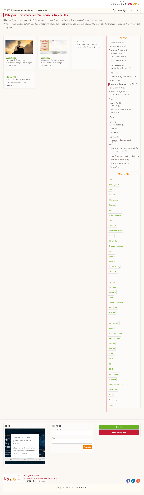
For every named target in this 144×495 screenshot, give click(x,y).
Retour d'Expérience (115, 65)
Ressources (42, 10)
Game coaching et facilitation (119, 109)
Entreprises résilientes (117, 60)
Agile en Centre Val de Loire (117, 88)
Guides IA (114, 112)
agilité (110, 210)
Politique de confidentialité (65, 487)
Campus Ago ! (121, 10)
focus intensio (113, 277)
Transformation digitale (116, 91)
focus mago (112, 287)
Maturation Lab (113, 103)
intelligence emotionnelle (116, 302)
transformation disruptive (116, 384)
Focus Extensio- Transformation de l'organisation (120, 141)
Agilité (111, 122)
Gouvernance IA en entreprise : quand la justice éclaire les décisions (23, 441)
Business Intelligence (115, 215)
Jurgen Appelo (113, 308)
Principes (113, 132)
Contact (34, 10)
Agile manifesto (113, 200)
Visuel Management (114, 400)
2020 (110, 179)
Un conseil (119, 427)
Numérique (112, 343)
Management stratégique (116, 333)
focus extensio (113, 272)
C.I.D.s (110, 220)
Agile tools (112, 205)
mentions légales (81, 487)
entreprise (112, 261)
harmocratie (112, 292)
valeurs (112, 128)
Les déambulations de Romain (119, 68)
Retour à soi (113, 106)
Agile (110, 190)
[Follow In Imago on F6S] (138, 481)
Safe (110, 364)
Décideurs (112, 256)
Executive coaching (114, 267)
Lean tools (112, 318)
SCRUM (111, 369)
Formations (112, 73)
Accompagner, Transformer (117, 50)
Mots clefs (112, 137)
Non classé (113, 167)
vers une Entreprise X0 (117, 57)
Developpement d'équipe (116, 246)
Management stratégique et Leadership (121, 76)
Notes (112, 117)
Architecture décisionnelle (20, 10)
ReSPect (111, 99)
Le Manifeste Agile (115, 125)
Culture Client (113, 80)
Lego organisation (114, 323)
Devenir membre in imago (119, 432)
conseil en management (116, 231)
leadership (112, 313)
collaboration (112, 226)
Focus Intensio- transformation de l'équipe (123, 156)
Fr (135, 10)
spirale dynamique (114, 374)
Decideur (111, 236)
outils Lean (112, 349)
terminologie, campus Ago (118, 163)
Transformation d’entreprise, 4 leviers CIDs (122, 84)
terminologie (112, 379)
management (112, 328)
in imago (111, 297)
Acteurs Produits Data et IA (118, 94)
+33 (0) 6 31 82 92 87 (33, 481)
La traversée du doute (117, 151)
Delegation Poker (114, 241)
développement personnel (118, 160)
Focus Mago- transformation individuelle (122, 148)
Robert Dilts (112, 359)
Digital (110, 251)
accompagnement (114, 185)
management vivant (114, 338)
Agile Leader (112, 195)
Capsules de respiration (116, 46)
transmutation (113, 390)
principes (111, 354)
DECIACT (123, 1)
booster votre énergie (116, 53)
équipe (111, 405)
